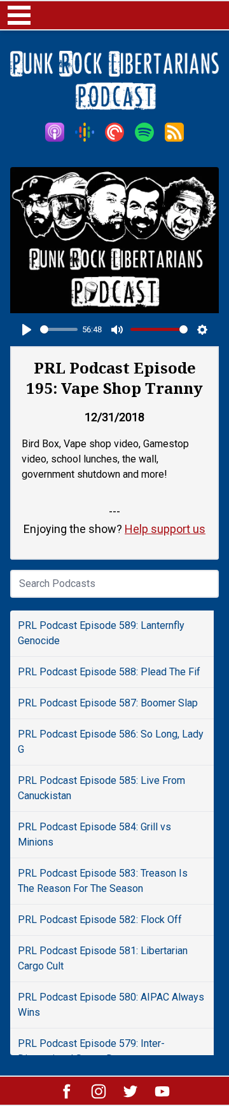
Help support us (165, 529)
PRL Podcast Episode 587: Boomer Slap (108, 703)
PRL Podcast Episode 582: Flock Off (100, 920)
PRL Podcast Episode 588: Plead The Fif (109, 672)
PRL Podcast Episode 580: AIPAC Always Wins (111, 1004)
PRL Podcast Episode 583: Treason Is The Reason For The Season (103, 880)
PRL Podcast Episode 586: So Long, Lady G (111, 741)
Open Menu (19, 15)
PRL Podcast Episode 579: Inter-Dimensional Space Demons (91, 1051)
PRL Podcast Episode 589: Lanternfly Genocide (101, 633)
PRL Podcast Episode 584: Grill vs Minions (94, 834)
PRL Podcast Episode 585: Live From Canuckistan (101, 788)
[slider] (59, 329)
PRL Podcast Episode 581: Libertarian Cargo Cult (103, 958)
